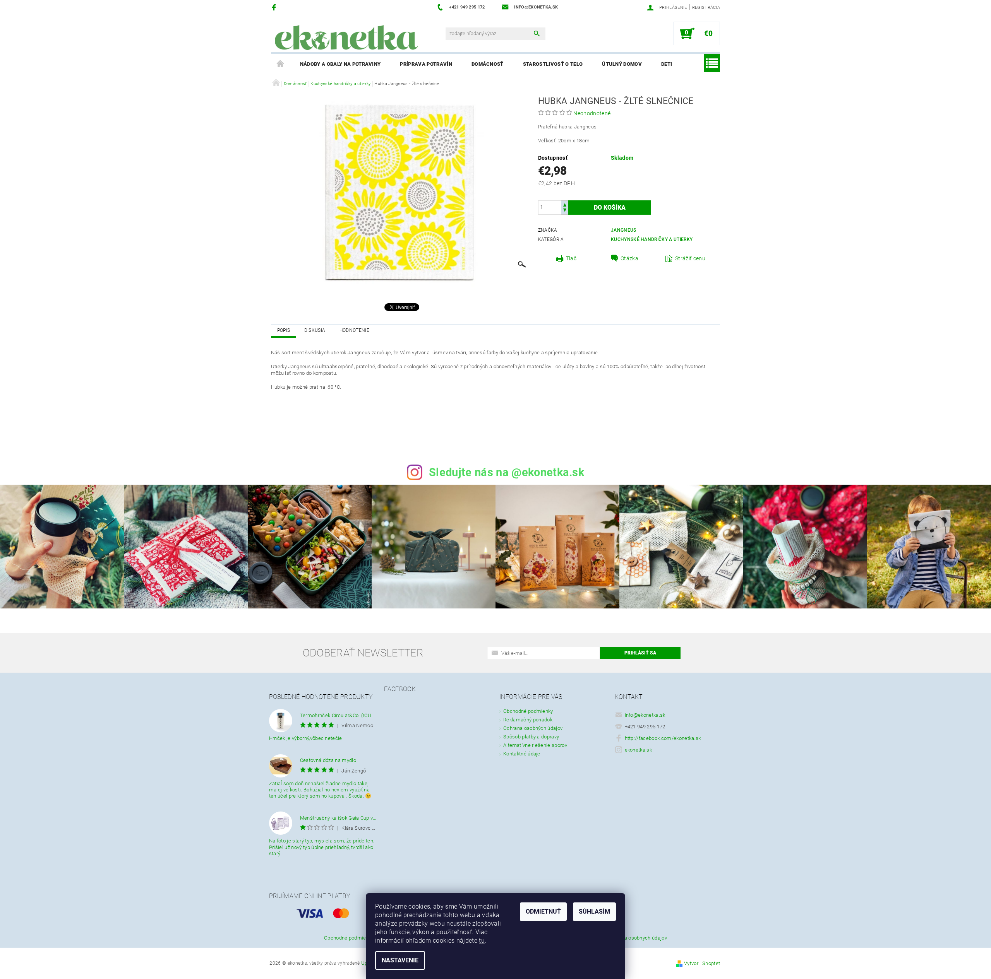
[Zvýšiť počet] (564, 204)
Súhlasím (594, 911)
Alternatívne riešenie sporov (535, 745)
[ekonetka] (346, 37)
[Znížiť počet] (564, 211)
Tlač (571, 258)
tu (482, 940)
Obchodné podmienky (528, 711)
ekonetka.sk (638, 750)
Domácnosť (487, 64)
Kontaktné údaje (521, 754)
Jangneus (623, 230)
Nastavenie (400, 960)
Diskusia (315, 330)
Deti (666, 64)
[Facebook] (275, 7)
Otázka (629, 258)
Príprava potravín (426, 64)
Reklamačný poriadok (527, 720)
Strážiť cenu (690, 258)
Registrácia (706, 7)
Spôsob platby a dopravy (531, 737)
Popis (283, 330)
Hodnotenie (354, 330)
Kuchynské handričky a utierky (652, 239)
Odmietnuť (543, 911)
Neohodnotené (591, 113)
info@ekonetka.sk (645, 715)
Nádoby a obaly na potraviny (340, 64)
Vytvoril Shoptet (702, 963)
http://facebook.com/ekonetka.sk (663, 738)
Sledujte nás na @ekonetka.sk (506, 472)
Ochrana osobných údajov (532, 728)
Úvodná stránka (280, 64)
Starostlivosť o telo (553, 64)
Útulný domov (622, 64)
